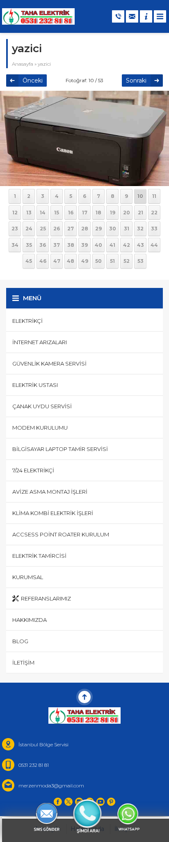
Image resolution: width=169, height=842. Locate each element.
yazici (44, 64)
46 (42, 261)
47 (56, 261)
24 (28, 228)
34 (14, 245)
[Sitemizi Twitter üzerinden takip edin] (68, 802)
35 (29, 245)
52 (126, 261)
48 (70, 261)
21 (140, 212)
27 (70, 228)
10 (140, 196)
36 (42, 245)
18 (98, 212)
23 (14, 228)
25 (43, 228)
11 (154, 196)
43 (140, 245)
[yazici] (84, 180)
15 (56, 212)
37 (56, 245)
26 (56, 228)
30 (112, 228)
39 (84, 245)
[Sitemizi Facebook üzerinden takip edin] (58, 802)
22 (154, 212)
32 (140, 228)
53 (140, 261)
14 (43, 212)
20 (126, 212)
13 (29, 212)
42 (126, 245)
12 (15, 212)
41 (112, 245)
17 (84, 212)
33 (154, 228)
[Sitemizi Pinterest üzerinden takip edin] (111, 802)
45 (28, 261)
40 (98, 245)
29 (98, 228)
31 (126, 228)
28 (84, 228)
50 (98, 261)
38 (70, 245)
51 (112, 261)
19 (112, 212)
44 (154, 245)
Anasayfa (22, 64)
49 (84, 261)
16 (70, 212)
